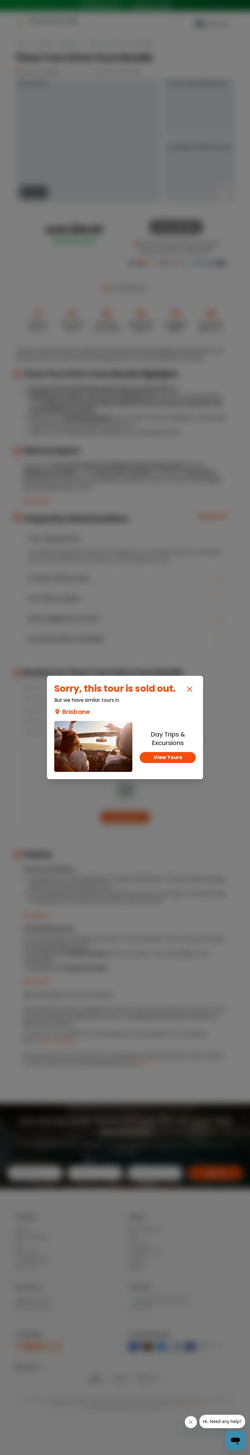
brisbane (76, 712)
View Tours (168, 757)
